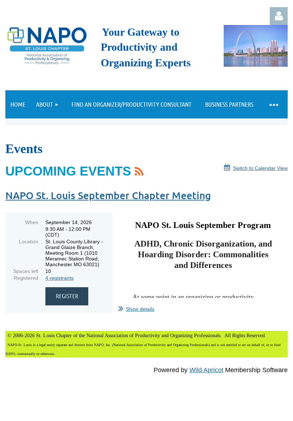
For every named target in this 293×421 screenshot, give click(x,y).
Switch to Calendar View (260, 168)
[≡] (273, 104)
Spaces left (25, 271)
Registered (26, 278)
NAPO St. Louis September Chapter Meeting (108, 195)
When (31, 222)
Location (28, 241)
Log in (279, 16)
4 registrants (59, 278)
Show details (140, 309)
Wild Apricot (206, 370)
